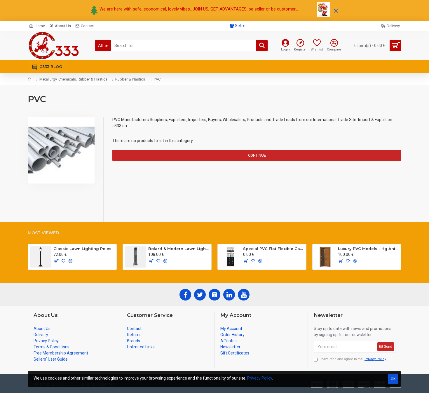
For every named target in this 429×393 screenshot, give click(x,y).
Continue (257, 155)
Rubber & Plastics (130, 79)
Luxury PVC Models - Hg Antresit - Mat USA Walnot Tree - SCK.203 (368, 248)
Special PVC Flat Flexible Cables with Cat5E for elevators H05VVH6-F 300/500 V (273, 248)
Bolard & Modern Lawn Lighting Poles (178, 248)
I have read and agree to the (353, 359)
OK (393, 379)
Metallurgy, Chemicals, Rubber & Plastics (73, 79)
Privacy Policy (259, 378)
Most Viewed (43, 232)
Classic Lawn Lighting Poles (82, 248)
